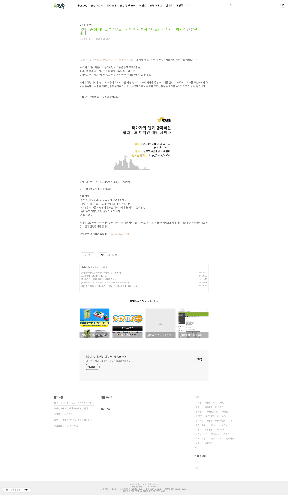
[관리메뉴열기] (282, 5)
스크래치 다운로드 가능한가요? (92, 276)
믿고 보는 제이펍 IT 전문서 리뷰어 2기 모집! (73, 420)
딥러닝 (198, 442)
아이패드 (210, 429)
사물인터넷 (213, 411)
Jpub (214, 424)
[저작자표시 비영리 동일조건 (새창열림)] (113, 255)
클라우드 (199, 411)
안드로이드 (217, 438)
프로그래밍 (219, 402)
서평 (208, 402)
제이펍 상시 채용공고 (63, 414)
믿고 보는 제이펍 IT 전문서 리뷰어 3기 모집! (73, 402)
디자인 (209, 442)
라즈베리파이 (201, 424)
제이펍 (198, 402)
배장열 (225, 411)
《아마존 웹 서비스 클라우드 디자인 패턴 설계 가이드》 (108, 59)
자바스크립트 (201, 438)
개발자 (198, 429)
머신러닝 (222, 415)
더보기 (196, 447)
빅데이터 (216, 433)
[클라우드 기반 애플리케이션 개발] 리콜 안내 (97, 279)
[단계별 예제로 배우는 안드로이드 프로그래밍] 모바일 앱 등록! (104, 282)
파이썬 (209, 406)
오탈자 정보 (156, 5)
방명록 (179, 5)
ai (231, 420)
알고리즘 (199, 420)
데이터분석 (221, 420)
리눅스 (221, 429)
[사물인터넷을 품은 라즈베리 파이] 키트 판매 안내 (99, 272)
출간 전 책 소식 (127, 5)
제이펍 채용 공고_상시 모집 (66, 425)
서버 (210, 420)
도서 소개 (111, 5)
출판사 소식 (97, 5)
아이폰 (198, 406)
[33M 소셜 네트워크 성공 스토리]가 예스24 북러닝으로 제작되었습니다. (108, 285)
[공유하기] (89, 255)
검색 (231, 5)
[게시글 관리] (92, 255)
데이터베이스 (201, 433)
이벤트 (142, 5)
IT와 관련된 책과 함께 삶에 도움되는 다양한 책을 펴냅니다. (110, 360)
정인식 (224, 424)
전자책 (169, 5)
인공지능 (230, 438)
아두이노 (220, 406)
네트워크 (210, 415)
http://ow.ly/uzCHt (118, 234)
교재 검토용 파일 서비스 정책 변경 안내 (71, 408)
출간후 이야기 (87, 267)
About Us (82, 5)
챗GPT (199, 415)
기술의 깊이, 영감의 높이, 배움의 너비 (106, 357)
